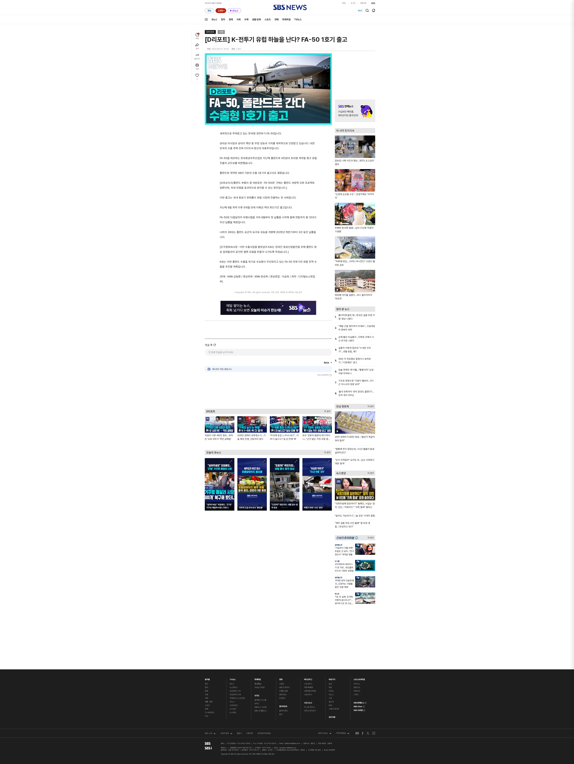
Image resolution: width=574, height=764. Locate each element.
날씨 (330, 684)
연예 (276, 19)
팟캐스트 (357, 687)
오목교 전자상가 (310, 711)
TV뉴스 (298, 19)
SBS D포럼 (358, 710)
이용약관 (249, 733)
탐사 (281, 714)
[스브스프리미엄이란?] (357, 537)
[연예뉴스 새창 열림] (355, 111)
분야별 (207, 679)
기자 (330, 698)
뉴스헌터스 (234, 687)
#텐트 (360, 10)
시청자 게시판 (334, 709)
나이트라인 (234, 705)
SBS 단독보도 (284, 687)
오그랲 (337, 561)
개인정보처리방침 (264, 733)
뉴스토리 (233, 709)
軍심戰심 (257, 684)
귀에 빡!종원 (308, 687)
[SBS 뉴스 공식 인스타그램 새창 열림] (374, 733)
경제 (231, 19)
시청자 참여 (226, 733)
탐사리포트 (283, 705)
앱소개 (331, 702)
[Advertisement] (268, 392)
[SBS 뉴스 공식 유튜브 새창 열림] (357, 733)
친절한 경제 (283, 691)
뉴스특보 (233, 712)
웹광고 (239, 733)
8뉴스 (214, 19)
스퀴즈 (356, 694)
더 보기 (326, 411)
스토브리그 (308, 694)
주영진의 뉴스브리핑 (237, 698)
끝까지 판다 (283, 711)
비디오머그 (308, 679)
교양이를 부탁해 (310, 691)
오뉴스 (232, 702)
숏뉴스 (331, 694)
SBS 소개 (210, 733)
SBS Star (358, 706)
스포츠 (268, 19)
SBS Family (324, 733)
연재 (281, 679)
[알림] (374, 10)
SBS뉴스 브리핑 (260, 707)
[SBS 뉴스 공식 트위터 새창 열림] (368, 733)
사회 (238, 19)
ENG (344, 3)
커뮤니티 (357, 691)
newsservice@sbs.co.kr (287, 748)
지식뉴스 (357, 684)
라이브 (331, 691)
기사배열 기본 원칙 (314, 750)
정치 (223, 19)
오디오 (256, 695)
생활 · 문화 (209, 702)
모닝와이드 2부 (235, 694)
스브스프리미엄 (359, 679)
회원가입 (363, 3)
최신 (206, 684)
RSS (330, 705)
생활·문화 (256, 19)
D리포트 (210, 32)
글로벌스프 (338, 545)
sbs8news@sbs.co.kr (292, 743)
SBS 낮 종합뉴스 (260, 711)
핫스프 (337, 594)
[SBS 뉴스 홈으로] (290, 7)
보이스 (256, 703)
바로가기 (332, 679)
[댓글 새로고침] (214, 345)
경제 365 (282, 694)
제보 (330, 687)
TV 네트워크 (209, 712)
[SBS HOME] (373, 3)
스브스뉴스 (308, 702)
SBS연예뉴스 (359, 702)
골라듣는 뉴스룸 (260, 700)
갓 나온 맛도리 (309, 707)
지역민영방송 (342, 733)
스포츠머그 (308, 684)
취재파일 (286, 19)
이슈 (206, 716)
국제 (246, 19)
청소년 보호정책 (329, 750)
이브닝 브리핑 (259, 687)
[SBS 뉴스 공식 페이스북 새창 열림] (362, 733)
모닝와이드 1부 (235, 691)
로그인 (353, 3)
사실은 (281, 684)
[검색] (367, 10)
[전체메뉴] (206, 19)
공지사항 (332, 717)
